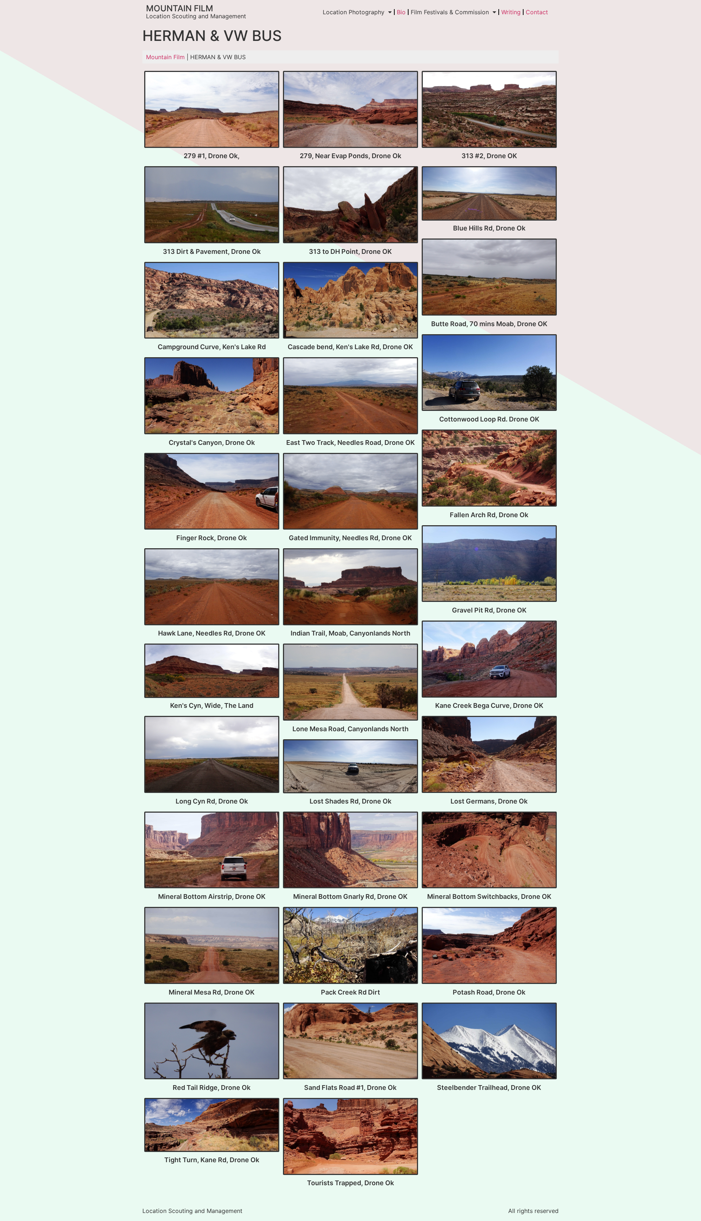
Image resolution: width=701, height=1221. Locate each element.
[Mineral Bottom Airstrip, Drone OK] (211, 851)
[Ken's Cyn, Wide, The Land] (211, 671)
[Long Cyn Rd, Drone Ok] (211, 755)
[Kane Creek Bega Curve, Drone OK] (489, 660)
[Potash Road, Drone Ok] (489, 946)
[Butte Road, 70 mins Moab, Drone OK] (489, 278)
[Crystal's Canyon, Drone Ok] (211, 396)
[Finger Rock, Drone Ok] (211, 492)
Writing (511, 12)
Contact (537, 12)
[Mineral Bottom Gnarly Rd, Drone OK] (350, 851)
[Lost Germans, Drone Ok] (489, 755)
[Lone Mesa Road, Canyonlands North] (350, 683)
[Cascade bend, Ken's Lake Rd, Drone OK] (350, 301)
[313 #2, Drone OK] (489, 110)
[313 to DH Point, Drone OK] (350, 205)
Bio (401, 12)
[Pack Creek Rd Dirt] (350, 946)
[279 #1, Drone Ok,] (211, 110)
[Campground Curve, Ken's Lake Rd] (211, 301)
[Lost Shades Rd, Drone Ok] (350, 767)
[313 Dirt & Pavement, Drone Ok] (211, 205)
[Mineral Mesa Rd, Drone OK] (211, 946)
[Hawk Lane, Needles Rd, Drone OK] (211, 587)
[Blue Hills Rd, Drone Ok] (489, 194)
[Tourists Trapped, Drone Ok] (350, 1137)
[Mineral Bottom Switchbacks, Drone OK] (489, 851)
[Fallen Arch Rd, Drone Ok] (489, 469)
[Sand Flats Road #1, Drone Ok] (350, 1042)
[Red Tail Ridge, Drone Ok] (211, 1042)
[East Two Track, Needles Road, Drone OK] (350, 396)
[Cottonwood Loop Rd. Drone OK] (489, 373)
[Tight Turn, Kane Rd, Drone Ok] (211, 1125)
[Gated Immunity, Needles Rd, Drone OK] (350, 492)
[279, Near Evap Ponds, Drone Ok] (350, 110)
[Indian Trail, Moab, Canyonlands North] (350, 587)
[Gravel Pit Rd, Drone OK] (489, 564)
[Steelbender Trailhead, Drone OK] (489, 1042)
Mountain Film (179, 8)
